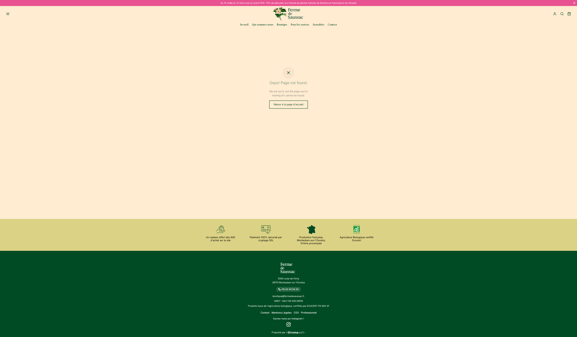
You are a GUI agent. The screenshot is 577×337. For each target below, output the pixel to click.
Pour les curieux (300, 24)
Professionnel (309, 312)
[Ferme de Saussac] (288, 268)
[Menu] (8, 14)
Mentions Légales (282, 312)
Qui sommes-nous (262, 24)
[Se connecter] (555, 14)
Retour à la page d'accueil (288, 104)
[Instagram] (288, 325)
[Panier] (569, 14)
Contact (332, 24)
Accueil (244, 24)
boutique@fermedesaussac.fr (288, 296)
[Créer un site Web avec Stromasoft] (295, 332)
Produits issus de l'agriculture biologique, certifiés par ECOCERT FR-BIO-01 (288, 306)
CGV (296, 312)
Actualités (318, 24)
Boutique (282, 24)
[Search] (562, 14)
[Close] (574, 3)
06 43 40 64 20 (290, 289)
